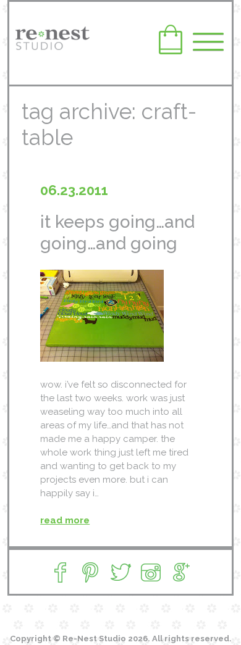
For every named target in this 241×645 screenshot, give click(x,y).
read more (65, 520)
